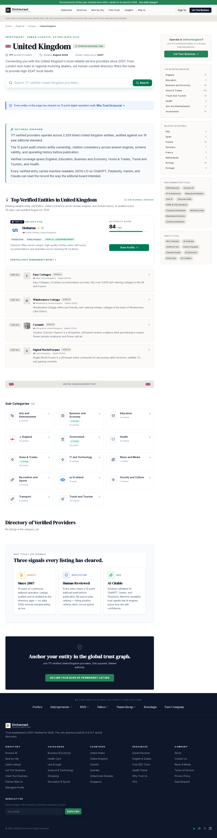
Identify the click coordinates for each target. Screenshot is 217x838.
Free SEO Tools (141, 764)
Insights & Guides (141, 758)
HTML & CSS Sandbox (176, 205)
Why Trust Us (139, 776)
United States (97, 752)
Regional (20, 26)
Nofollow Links (197, 210)
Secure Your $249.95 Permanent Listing (80, 677)
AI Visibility (188, 241)
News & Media (183, 764)
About (178, 752)
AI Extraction (191, 252)
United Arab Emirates (101, 776)
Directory (82, 10)
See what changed (148, 2)
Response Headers (194, 193)
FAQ (134, 781)
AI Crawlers (186, 258)
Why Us (142, 10)
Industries (66, 10)
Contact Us (181, 758)
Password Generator (175, 210)
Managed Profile (14, 787)
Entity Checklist (190, 247)
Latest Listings (13, 764)
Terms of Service (184, 770)
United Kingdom (99, 758)
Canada (94, 764)
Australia (94, 770)
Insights (129, 10)
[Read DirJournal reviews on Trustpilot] (194, 828)
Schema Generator (175, 221)
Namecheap (125, 707)
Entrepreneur (60, 707)
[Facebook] (199, 828)
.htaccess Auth (184, 199)
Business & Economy (59, 752)
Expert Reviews (141, 752)
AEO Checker (172, 241)
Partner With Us (14, 781)
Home (8, 26)
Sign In (182, 10)
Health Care (54, 758)
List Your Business (200, 10)
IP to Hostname (173, 193)
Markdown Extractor (175, 216)
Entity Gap (171, 258)
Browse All (11, 752)
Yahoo (101, 707)
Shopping (53, 776)
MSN (83, 707)
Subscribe (73, 811)
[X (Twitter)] (204, 828)
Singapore (96, 781)
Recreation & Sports (59, 781)
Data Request (182, 781)
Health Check (139, 770)
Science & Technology (60, 770)
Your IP (169, 199)
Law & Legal (54, 764)
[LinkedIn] (210, 828)
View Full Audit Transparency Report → (33, 260)
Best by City (97, 10)
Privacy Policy (182, 776)
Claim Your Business (16, 776)
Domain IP (189, 188)
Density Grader (173, 252)
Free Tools (114, 10)
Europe (32, 26)
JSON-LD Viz (172, 247)
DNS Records (172, 188)
